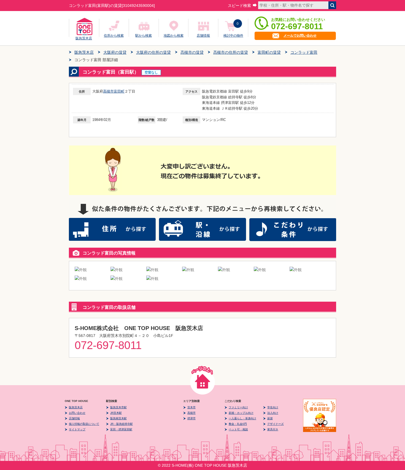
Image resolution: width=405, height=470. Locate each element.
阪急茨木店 (83, 37)
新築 (270, 418)
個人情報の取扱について (84, 423)
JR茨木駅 (116, 412)
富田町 (119, 91)
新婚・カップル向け (241, 412)
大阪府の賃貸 (114, 52)
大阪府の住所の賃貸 (153, 52)
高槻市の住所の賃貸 (230, 52)
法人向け (272, 412)
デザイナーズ (275, 423)
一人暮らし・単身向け (242, 418)
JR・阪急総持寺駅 (121, 423)
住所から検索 (114, 35)
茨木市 (191, 407)
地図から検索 (173, 35)
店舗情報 (203, 35)
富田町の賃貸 (269, 52)
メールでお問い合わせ (300, 35)
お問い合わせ (77, 412)
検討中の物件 (233, 35)
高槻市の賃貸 (192, 52)
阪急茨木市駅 (118, 407)
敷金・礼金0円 (238, 423)
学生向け (272, 407)
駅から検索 (143, 35)
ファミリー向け (238, 407)
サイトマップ (77, 429)
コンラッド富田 (303, 52)
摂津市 (191, 418)
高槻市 (108, 91)
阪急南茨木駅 (118, 418)
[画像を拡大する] (81, 270)
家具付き (272, 429)
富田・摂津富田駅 (121, 429)
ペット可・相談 (238, 429)
